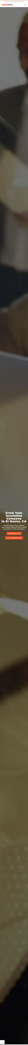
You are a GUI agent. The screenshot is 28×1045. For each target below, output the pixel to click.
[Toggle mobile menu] (25, 5)
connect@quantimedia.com (17, 1)
